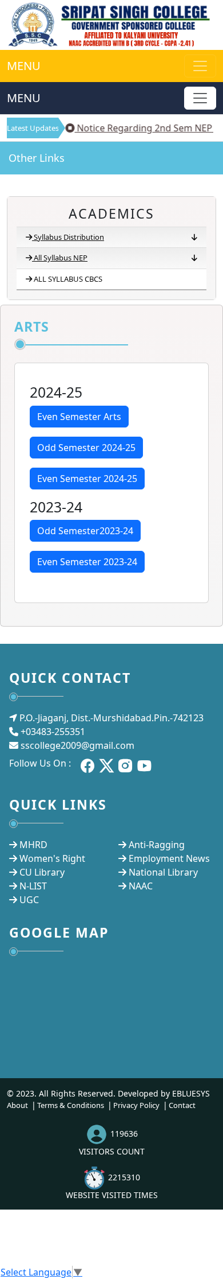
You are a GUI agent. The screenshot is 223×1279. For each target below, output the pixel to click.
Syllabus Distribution (69, 237)
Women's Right (52, 858)
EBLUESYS (191, 1093)
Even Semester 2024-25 (87, 478)
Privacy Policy (136, 1105)
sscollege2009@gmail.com (77, 745)
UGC (29, 899)
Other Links (37, 158)
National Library (163, 872)
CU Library (42, 872)
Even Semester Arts (79, 416)
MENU (24, 65)
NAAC (141, 886)
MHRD (33, 844)
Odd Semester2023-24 (85, 530)
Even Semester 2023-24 (87, 561)
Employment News (169, 858)
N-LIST (33, 886)
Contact (182, 1105)
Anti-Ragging (157, 844)
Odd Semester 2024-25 (86, 447)
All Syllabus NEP (60, 257)
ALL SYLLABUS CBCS (68, 279)
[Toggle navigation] (200, 98)
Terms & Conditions (70, 1105)
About (17, 1105)
